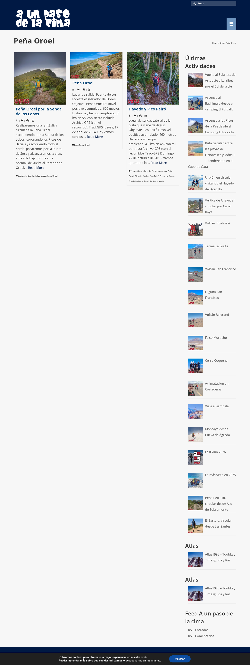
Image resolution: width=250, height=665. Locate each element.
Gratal (140, 171)
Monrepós (162, 171)
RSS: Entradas (198, 630)
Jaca (76, 145)
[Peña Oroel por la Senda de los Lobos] (40, 78)
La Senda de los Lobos (35, 175)
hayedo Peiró (150, 171)
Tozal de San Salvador (154, 181)
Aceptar (180, 659)
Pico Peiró (154, 176)
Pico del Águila (142, 176)
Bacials (21, 175)
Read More (36, 167)
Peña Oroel (52, 175)
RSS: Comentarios (201, 636)
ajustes (155, 660)
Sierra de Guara (167, 176)
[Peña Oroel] (96, 65)
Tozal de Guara (136, 181)
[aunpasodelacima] (49, 18)
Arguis (133, 171)
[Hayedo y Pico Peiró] (153, 78)
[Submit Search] (194, 3)
